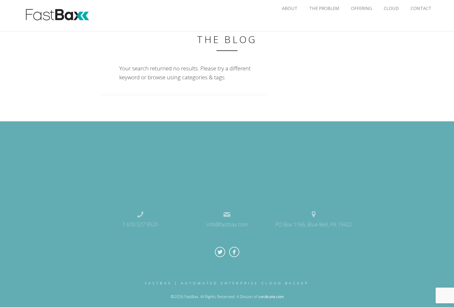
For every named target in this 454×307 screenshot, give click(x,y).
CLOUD (391, 8)
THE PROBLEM (324, 8)
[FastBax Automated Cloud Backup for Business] (57, 15)
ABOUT (289, 8)
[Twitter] (220, 252)
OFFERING (361, 8)
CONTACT (421, 8)
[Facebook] (234, 252)
